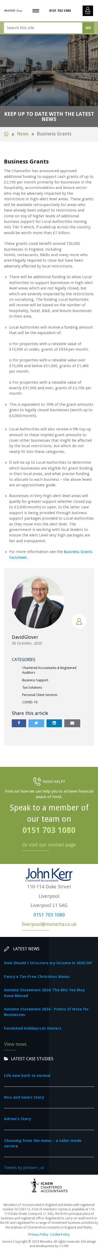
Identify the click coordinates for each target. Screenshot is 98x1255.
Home (6, 133)
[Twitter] (36, 723)
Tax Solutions (32, 687)
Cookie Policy (60, 1234)
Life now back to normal (27, 1075)
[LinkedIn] (54, 723)
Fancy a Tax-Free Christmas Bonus (37, 976)
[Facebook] (19, 723)
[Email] (72, 723)
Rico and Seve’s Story (24, 1097)
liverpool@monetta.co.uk (49, 924)
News (22, 133)
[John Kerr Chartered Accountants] (13, 10)
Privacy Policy (38, 1234)
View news (15, 1044)
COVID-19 (29, 702)
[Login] (88, 11)
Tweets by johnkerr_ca (24, 1167)
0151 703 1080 (60, 11)
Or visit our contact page (49, 844)
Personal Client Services (39, 695)
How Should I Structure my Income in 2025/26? (48, 963)
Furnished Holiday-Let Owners (32, 1028)
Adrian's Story (17, 1118)
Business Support (35, 680)
